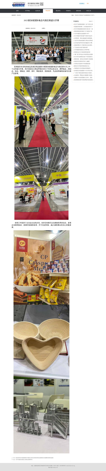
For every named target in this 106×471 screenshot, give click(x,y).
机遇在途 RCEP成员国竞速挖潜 (82, 52)
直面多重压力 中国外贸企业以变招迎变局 (84, 45)
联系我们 (82, 3)
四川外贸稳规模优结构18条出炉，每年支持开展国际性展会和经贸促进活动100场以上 (84, 29)
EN (88, 3)
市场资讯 (68, 10)
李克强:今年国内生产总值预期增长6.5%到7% (84, 15)
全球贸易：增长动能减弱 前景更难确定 (84, 38)
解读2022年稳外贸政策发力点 (81, 66)
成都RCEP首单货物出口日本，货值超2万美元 (84, 77)
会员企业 (37, 10)
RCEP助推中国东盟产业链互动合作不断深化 (84, 36)
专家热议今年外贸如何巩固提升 (82, 68)
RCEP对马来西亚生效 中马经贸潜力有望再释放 (84, 56)
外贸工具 (88, 10)
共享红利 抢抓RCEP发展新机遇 (82, 63)
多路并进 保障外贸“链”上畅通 (81, 61)
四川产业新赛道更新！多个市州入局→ (84, 24)
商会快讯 (48, 10)
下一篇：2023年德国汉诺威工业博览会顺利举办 (22, 459)
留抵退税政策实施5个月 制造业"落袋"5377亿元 (84, 31)
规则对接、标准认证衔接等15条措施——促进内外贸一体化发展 (84, 59)
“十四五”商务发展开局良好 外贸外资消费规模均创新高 (84, 73)
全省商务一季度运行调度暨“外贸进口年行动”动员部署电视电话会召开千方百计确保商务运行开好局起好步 (84, 75)
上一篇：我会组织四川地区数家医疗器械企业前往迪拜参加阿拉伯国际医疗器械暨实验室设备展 (32, 457)
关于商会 (27, 10)
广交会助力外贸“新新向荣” (81, 47)
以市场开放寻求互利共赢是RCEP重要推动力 (84, 42)
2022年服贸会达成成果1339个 (81, 33)
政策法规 (78, 10)
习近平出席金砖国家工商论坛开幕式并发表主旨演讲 (84, 40)
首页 (17, 10)
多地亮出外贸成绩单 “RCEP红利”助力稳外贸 (84, 70)
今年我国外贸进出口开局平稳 (81, 49)
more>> (91, 21)
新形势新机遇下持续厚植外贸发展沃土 (84, 79)
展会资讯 (58, 10)
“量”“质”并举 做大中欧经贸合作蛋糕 (83, 54)
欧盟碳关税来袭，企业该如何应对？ (83, 26)
